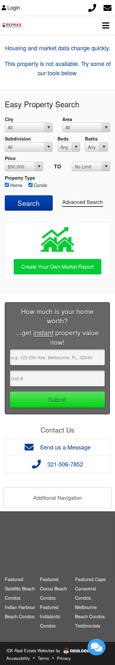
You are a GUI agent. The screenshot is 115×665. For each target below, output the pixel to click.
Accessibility (18, 658)
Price (10, 158)
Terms (43, 658)
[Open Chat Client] (96, 647)
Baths (91, 138)
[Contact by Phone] (92, 7)
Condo (40, 185)
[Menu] (105, 25)
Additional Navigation (57, 497)
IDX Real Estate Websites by (34, 650)
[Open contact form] (107, 7)
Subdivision (18, 138)
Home (15, 185)
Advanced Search (82, 202)
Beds (63, 138)
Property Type (20, 177)
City (9, 119)
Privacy (64, 658)
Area (67, 119)
